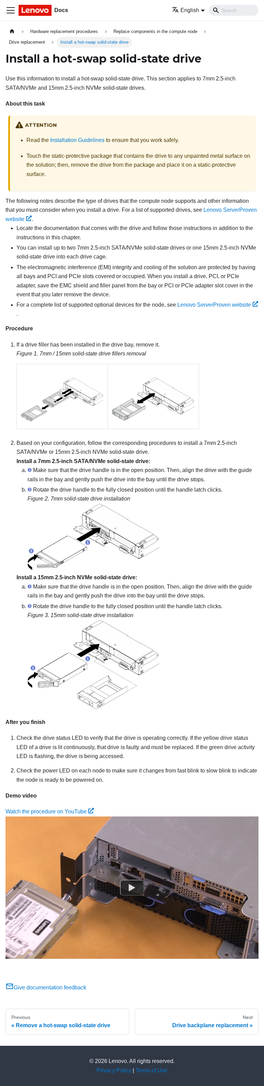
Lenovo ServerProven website (214, 305)
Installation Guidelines (77, 140)
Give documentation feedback (50, 987)
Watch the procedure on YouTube (46, 811)
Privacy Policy (114, 1070)
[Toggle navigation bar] (11, 10)
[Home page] (12, 31)
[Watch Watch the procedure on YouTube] (132, 888)
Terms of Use (151, 1070)
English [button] (189, 10)
